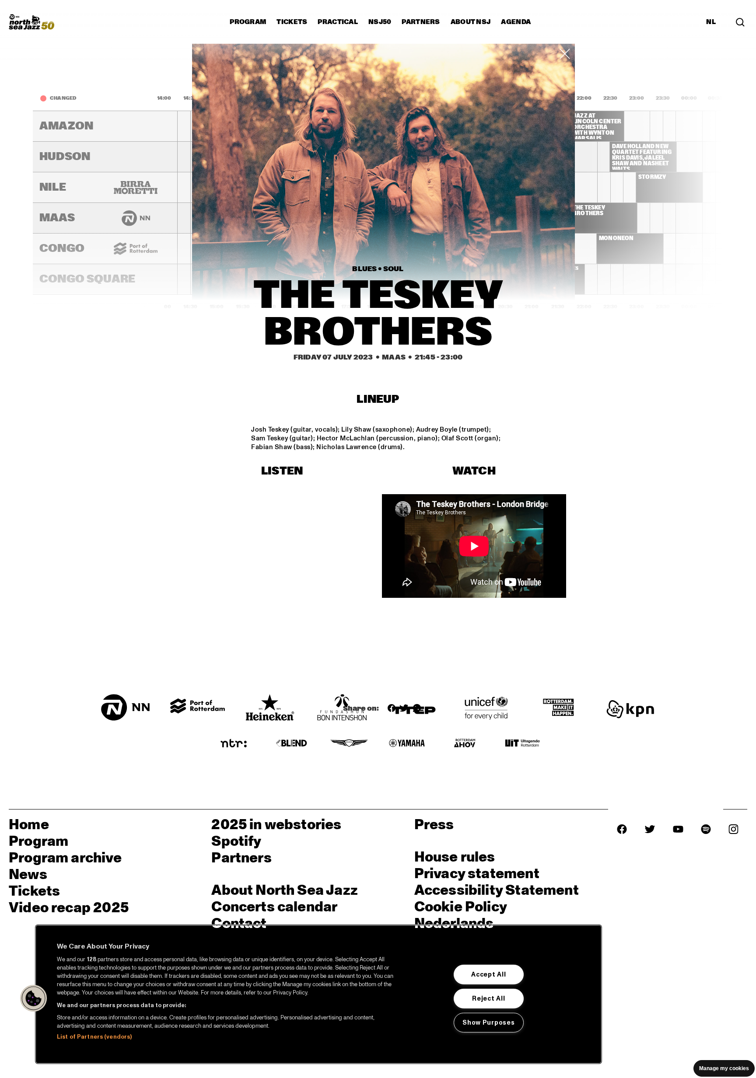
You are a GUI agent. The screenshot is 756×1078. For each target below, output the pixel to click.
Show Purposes (488, 1022)
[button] (34, 998)
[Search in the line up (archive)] (740, 21)
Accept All (488, 974)
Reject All (488, 998)
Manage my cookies (724, 1068)
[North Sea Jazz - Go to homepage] (31, 22)
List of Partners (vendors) (94, 1037)
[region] (318, 994)
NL (711, 21)
